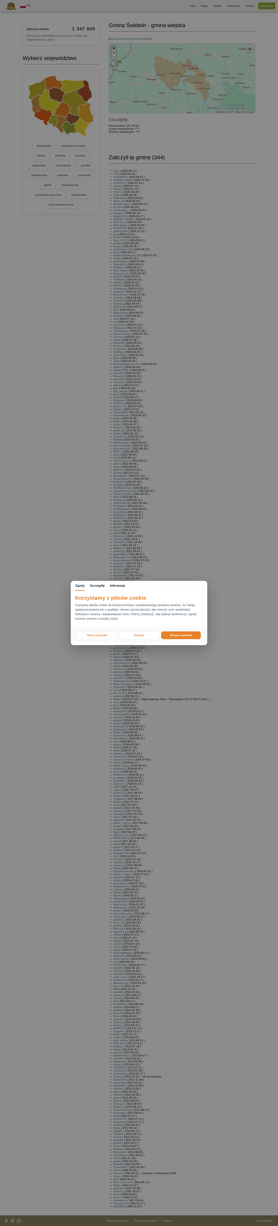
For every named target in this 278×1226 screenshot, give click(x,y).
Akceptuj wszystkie (181, 635)
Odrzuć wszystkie (97, 635)
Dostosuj (139, 635)
